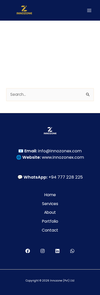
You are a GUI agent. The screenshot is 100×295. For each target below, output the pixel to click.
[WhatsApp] (72, 251)
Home (50, 194)
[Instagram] (42, 251)
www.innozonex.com (63, 157)
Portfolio (50, 221)
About (50, 212)
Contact (50, 230)
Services (50, 203)
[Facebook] (27, 251)
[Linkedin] (57, 251)
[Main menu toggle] (89, 10)
